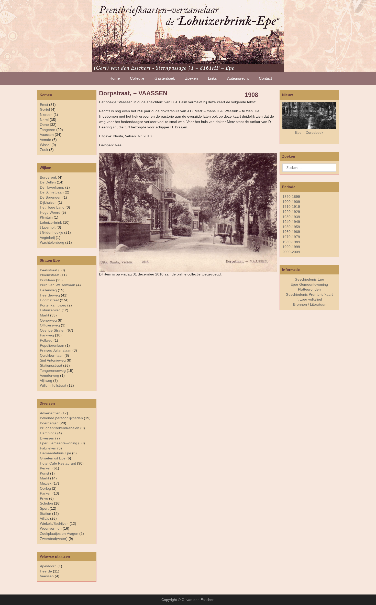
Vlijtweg (46, 380)
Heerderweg (50, 295)
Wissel (45, 145)
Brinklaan (47, 280)
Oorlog (45, 488)
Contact (265, 78)
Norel (44, 120)
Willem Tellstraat (53, 385)
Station (45, 513)
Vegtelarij (47, 237)
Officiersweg (50, 325)
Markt (44, 478)
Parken (45, 493)
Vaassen (47, 134)
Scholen (46, 503)
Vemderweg (49, 375)
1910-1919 (291, 206)
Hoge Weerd (50, 212)
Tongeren (47, 130)
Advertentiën (50, 413)
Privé (44, 498)
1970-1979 (291, 237)
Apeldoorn (48, 566)
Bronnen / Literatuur (309, 304)
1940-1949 (291, 222)
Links (212, 78)
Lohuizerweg (50, 310)
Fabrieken (48, 448)
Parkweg (47, 335)
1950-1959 (291, 227)
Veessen (47, 576)
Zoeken (191, 78)
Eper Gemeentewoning (58, 443)
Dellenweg (48, 290)
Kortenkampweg (53, 305)
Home (114, 78)
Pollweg (46, 340)
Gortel (45, 109)
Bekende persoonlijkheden (61, 418)
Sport (44, 508)
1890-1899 (291, 196)
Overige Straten (52, 330)
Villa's (44, 518)
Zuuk (44, 150)
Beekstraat (48, 270)
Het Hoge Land (52, 207)
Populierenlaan (52, 345)
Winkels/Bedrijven (54, 523)
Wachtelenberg (52, 242)
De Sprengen (50, 197)
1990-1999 (291, 247)
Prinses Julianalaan (55, 350)
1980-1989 (291, 242)
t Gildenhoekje (51, 232)
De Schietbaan (52, 192)
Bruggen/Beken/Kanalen (59, 428)
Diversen (47, 438)
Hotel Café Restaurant (58, 463)
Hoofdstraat (49, 300)
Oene (44, 124)
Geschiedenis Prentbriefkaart (309, 294)
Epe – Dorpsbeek (309, 132)
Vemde (45, 140)
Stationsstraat (51, 365)
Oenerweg (48, 320)
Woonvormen (51, 528)
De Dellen (48, 182)
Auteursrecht (238, 78)
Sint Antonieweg (53, 360)
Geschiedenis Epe (309, 279)
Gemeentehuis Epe (55, 453)
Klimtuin (46, 217)
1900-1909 (291, 202)
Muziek (45, 483)
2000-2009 (291, 252)
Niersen (46, 114)
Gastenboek (164, 78)
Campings (48, 433)
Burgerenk (48, 177)
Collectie (137, 78)
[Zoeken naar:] (309, 168)
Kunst (44, 473)
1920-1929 (291, 212)
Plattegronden (309, 289)
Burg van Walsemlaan (57, 285)
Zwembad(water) (54, 539)
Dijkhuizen (48, 202)
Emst (44, 104)
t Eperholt (48, 227)
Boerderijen (49, 423)
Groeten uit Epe (52, 458)
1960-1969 (291, 232)
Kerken (45, 468)
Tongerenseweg (53, 370)
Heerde (46, 571)
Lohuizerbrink (51, 222)
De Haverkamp (52, 187)
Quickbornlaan (51, 355)
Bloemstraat (49, 275)
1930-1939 (291, 217)
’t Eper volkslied (309, 299)
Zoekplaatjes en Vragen (59, 533)
